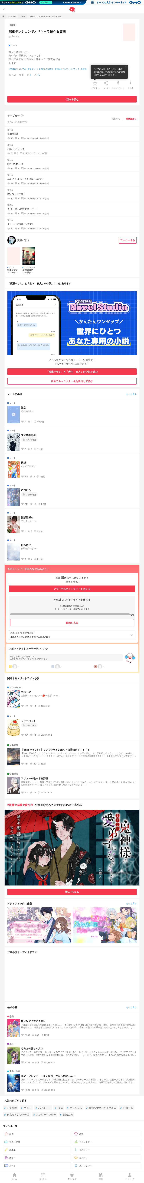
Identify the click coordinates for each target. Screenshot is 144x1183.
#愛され (28, 805)
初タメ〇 (33, 68)
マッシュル (74, 1108)
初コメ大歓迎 (46, 68)
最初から (116, 118)
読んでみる (72, 892)
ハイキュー (43, 1108)
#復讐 (11, 805)
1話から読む (72, 99)
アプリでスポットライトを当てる (72, 588)
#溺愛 (18, 805)
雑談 (84, 68)
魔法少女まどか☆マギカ (101, 1108)
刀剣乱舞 (10, 1108)
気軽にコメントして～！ (67, 68)
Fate (59, 1108)
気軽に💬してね (17, 68)
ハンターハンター (44, 1114)
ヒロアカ (126, 1108)
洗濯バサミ (14, 36)
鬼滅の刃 (66, 1114)
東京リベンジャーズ (16, 1114)
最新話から (131, 118)
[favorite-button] (95, 82)
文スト (26, 1108)
